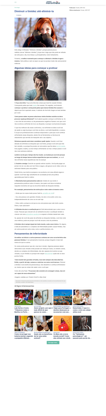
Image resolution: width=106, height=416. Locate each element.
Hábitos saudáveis (20, 332)
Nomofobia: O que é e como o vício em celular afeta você (82, 310)
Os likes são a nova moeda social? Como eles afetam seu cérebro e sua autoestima (62, 336)
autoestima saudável (32, 214)
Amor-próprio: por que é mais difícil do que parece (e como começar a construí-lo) (43, 310)
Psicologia (17, 7)
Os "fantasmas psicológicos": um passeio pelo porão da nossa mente (81, 336)
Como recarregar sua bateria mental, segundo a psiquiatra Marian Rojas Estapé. (24, 336)
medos (35, 105)
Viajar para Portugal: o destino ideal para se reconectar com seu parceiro (62, 310)
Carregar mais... (53, 342)
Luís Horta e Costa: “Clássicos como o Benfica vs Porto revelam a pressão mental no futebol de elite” (22, 310)
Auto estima (37, 306)
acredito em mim (48, 193)
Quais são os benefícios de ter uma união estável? (43, 336)
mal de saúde (60, 146)
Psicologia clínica (78, 306)
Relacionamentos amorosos (61, 306)
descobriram (49, 253)
